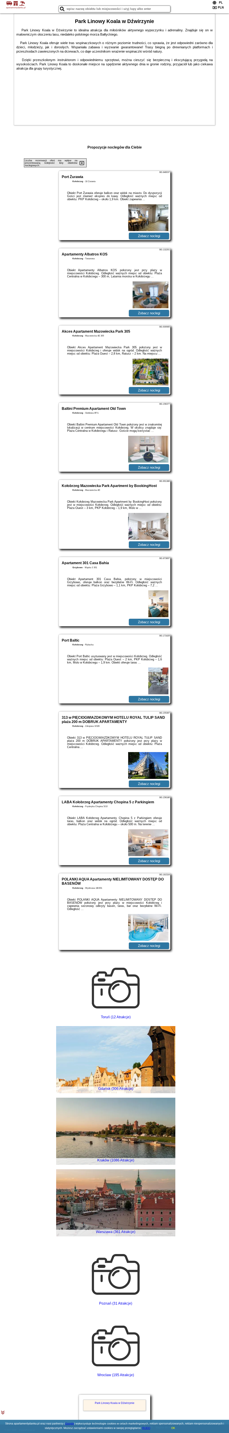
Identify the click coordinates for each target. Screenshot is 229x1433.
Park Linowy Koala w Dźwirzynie (114, 1403)
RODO (146, 1428)
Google (69, 1423)
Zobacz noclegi (149, 236)
